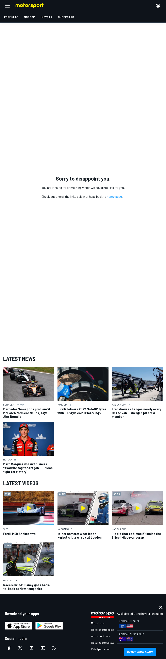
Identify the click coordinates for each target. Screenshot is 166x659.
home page (114, 196)
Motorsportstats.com (104, 642)
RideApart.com (100, 649)
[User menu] (158, 6)
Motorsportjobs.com (103, 629)
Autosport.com (100, 636)
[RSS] (54, 648)
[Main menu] (7, 5)
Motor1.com (98, 623)
